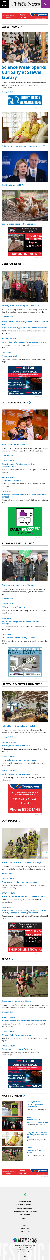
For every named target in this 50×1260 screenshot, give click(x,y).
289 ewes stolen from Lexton (15, 607)
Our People (10, 820)
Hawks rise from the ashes (36, 1151)
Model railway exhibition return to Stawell (21, 774)
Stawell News (8, 461)
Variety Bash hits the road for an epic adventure (24, 342)
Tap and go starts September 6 (35, 1105)
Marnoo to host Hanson (12, 480)
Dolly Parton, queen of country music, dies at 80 (23, 146)
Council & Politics (15, 402)
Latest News (10, 26)
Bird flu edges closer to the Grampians (19, 224)
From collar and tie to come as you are (19, 760)
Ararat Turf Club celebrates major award (37, 1120)
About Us (25, 1228)
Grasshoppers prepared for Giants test (19, 1049)
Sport (6, 959)
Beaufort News (33, 322)
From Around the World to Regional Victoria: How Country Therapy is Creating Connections (24, 911)
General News (11, 263)
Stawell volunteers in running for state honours (23, 896)
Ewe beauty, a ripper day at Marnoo (18, 585)
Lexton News (8, 604)
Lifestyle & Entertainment (21, 684)
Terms (30, 1252)
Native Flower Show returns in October (19, 726)
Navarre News (8, 1046)
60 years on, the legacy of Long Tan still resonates (24, 327)
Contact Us (25, 1231)
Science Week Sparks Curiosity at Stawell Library (24, 72)
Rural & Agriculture (17, 543)
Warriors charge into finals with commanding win (24, 1020)
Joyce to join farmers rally (13, 444)
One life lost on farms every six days (18, 637)
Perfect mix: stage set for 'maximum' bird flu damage (22, 622)
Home (24, 1225)
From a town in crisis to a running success (20, 882)
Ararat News (8, 322)
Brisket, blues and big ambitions (16, 745)
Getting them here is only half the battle (20, 305)
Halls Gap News (9, 338)
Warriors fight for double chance (16, 1035)
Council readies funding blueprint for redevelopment (18, 465)
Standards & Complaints (25, 1250)
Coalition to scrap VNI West (14, 185)
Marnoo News (8, 477)
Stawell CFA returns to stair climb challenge (21, 862)
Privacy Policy (22, 1252)
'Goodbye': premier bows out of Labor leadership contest (24, 495)
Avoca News (19, 322)
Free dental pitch (9, 356)
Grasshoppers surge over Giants (16, 1001)
